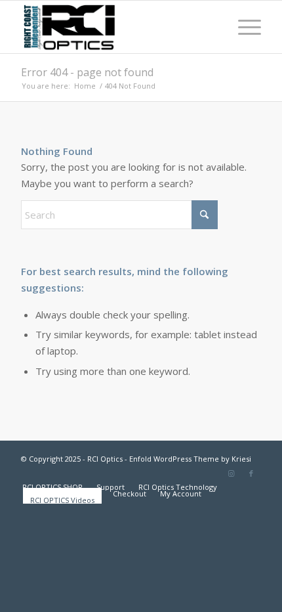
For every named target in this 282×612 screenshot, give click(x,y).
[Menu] (243, 27)
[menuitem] (243, 27)
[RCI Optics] (116, 27)
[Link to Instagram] (231, 473)
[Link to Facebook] (251, 473)
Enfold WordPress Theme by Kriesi (190, 459)
